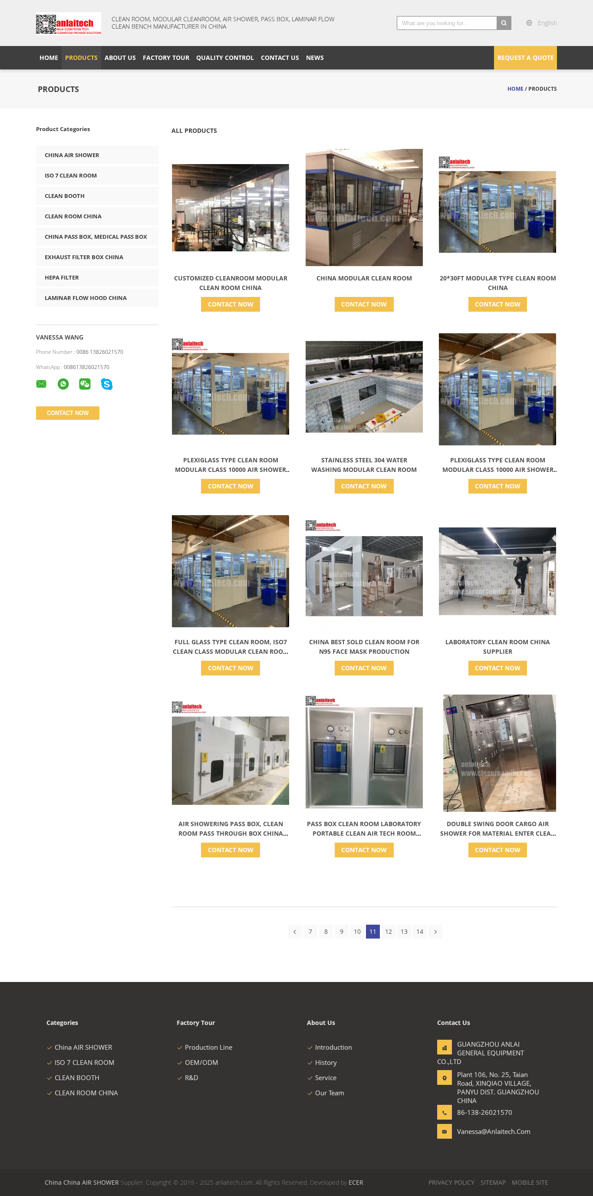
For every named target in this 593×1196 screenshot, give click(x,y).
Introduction (333, 1047)
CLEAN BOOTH (65, 196)
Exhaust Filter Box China (84, 257)
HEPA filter (62, 277)
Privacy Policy (451, 1182)
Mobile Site (530, 1182)
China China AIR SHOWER (82, 1182)
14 (419, 931)
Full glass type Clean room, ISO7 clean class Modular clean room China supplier (231, 651)
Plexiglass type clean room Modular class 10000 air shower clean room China (230, 469)
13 (404, 931)
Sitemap (493, 1182)
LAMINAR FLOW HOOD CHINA (86, 298)
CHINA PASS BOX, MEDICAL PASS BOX (96, 237)
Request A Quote (525, 57)
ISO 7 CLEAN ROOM (71, 175)
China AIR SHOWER (72, 155)
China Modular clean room (364, 278)
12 (388, 931)
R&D (191, 1077)
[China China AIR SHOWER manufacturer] (68, 23)
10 (357, 931)
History (326, 1062)
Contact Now (231, 304)
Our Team (329, 1092)
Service (325, 1077)
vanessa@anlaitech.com (484, 1131)
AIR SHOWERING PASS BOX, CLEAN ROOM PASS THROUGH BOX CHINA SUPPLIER (230, 833)
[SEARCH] (504, 23)
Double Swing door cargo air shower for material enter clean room (498, 833)
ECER (356, 1182)
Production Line (208, 1047)
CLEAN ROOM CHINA (73, 216)
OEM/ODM (201, 1062)
